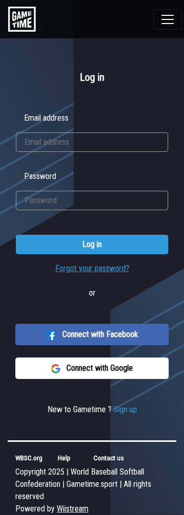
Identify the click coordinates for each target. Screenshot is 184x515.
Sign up (125, 409)
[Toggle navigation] (167, 19)
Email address (46, 118)
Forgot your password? (92, 268)
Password (40, 176)
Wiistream (72, 508)
